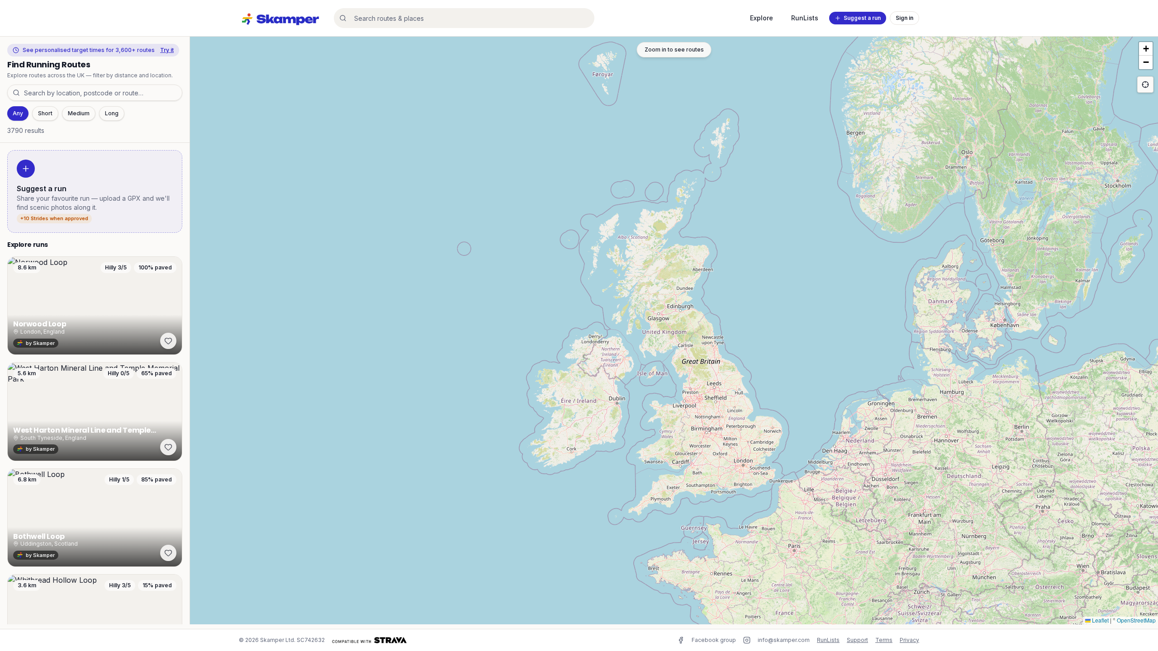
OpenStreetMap (1136, 620)
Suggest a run (862, 17)
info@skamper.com (784, 640)
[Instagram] (746, 640)
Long (112, 113)
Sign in (904, 17)
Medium (79, 113)
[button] (1146, 49)
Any (18, 113)
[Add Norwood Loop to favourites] (168, 341)
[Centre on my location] (1145, 84)
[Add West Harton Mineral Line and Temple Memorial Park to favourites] (168, 447)
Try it (167, 50)
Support (857, 640)
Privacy (909, 640)
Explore (761, 18)
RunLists (804, 18)
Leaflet (1100, 620)
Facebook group (714, 640)
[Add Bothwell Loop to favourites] (168, 553)
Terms (883, 640)
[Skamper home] (281, 18)
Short (45, 113)
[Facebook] (680, 640)
